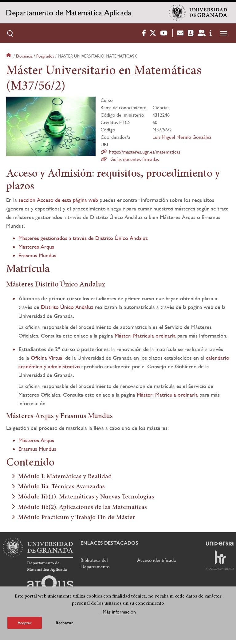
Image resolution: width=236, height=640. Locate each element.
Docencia (24, 56)
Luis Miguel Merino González (181, 137)
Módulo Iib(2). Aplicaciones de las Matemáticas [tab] (82, 507)
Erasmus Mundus (37, 255)
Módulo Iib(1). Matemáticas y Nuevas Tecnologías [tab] (86, 497)
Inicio (9, 56)
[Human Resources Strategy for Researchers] (220, 560)
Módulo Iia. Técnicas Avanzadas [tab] (61, 487)
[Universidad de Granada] (198, 12)
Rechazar (64, 623)
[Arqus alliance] (50, 585)
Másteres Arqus (36, 246)
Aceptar (25, 622)
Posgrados (45, 56)
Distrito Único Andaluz (67, 307)
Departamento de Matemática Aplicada (68, 13)
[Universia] (220, 543)
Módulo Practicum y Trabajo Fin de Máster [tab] (76, 517)
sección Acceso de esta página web (58, 200)
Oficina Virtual (47, 357)
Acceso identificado (156, 560)
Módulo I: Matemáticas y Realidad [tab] (65, 477)
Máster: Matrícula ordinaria (145, 335)
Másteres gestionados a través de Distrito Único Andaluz (83, 238)
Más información (119, 612)
